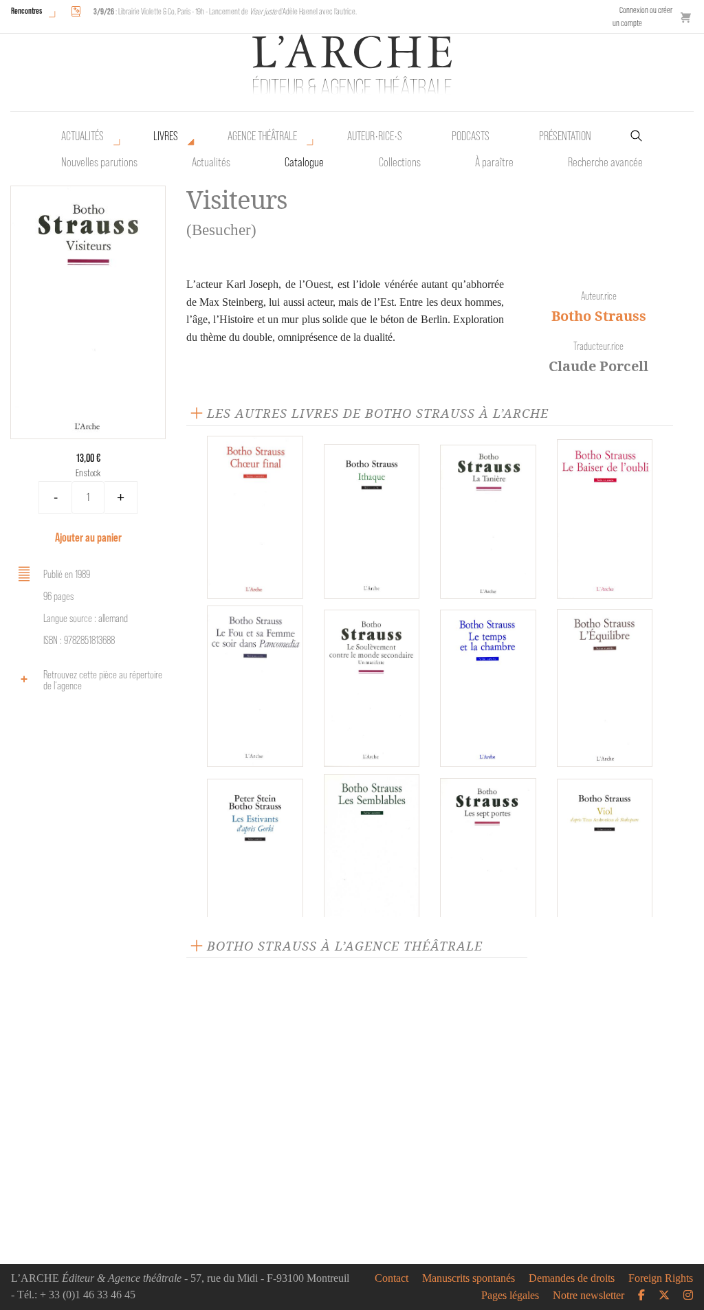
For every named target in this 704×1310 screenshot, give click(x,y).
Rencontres (26, 10)
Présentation (565, 136)
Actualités (82, 136)
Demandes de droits (572, 1278)
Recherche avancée (605, 162)
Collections (400, 162)
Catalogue (304, 162)
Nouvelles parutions (99, 162)
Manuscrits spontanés (468, 1278)
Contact (391, 1278)
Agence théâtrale (262, 136)
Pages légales (510, 1295)
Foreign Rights (660, 1278)
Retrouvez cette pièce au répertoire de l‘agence (102, 680)
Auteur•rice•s (374, 136)
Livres (165, 136)
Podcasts (471, 136)
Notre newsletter (588, 1295)
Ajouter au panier (88, 537)
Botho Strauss (598, 316)
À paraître (494, 162)
